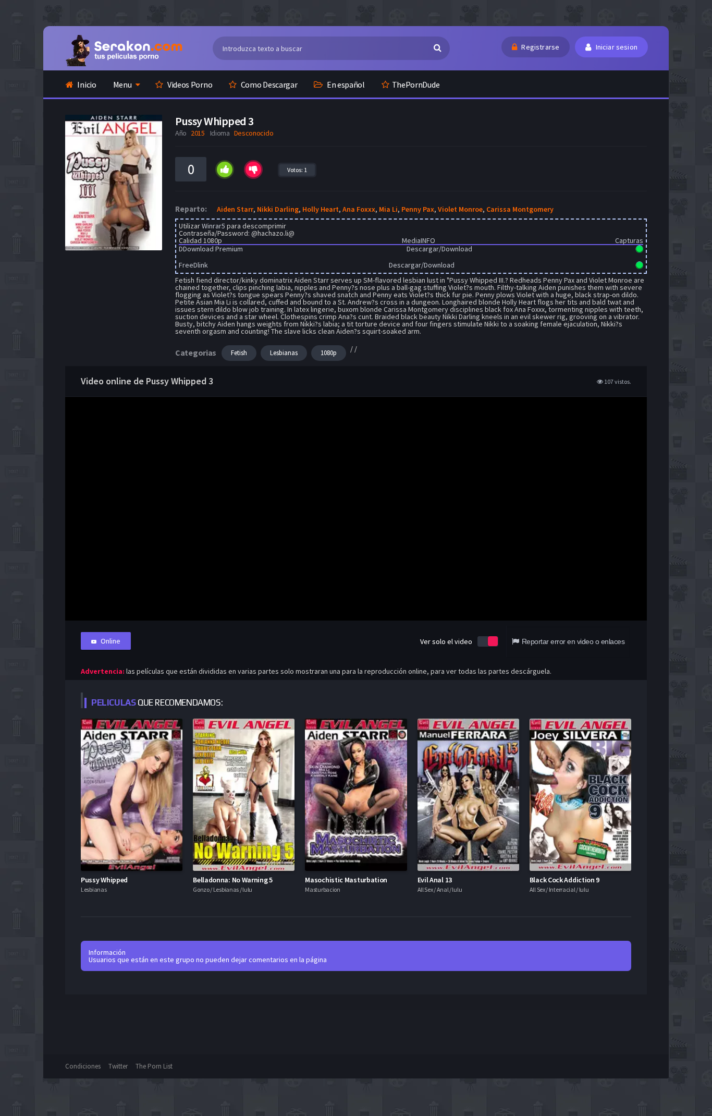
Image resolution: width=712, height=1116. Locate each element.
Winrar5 (213, 226)
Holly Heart (320, 209)
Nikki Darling (278, 209)
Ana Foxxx (358, 209)
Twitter (118, 1066)
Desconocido (254, 133)
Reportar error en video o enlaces (573, 641)
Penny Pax (417, 209)
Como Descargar (268, 84)
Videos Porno (189, 84)
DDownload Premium (211, 248)
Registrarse (539, 47)
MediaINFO (418, 240)
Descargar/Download (439, 248)
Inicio (86, 84)
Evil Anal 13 (435, 879)
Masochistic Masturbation (346, 879)
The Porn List (154, 1066)
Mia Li (388, 209)
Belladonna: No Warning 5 (233, 879)
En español (345, 84)
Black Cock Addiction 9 (564, 879)
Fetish (239, 352)
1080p (329, 352)
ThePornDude (416, 84)
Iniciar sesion (615, 47)
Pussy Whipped (104, 879)
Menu (122, 84)
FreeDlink (193, 265)
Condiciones (83, 1066)
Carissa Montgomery (520, 209)
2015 (198, 133)
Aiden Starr (235, 209)
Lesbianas (284, 352)
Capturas (629, 240)
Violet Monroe (460, 209)
